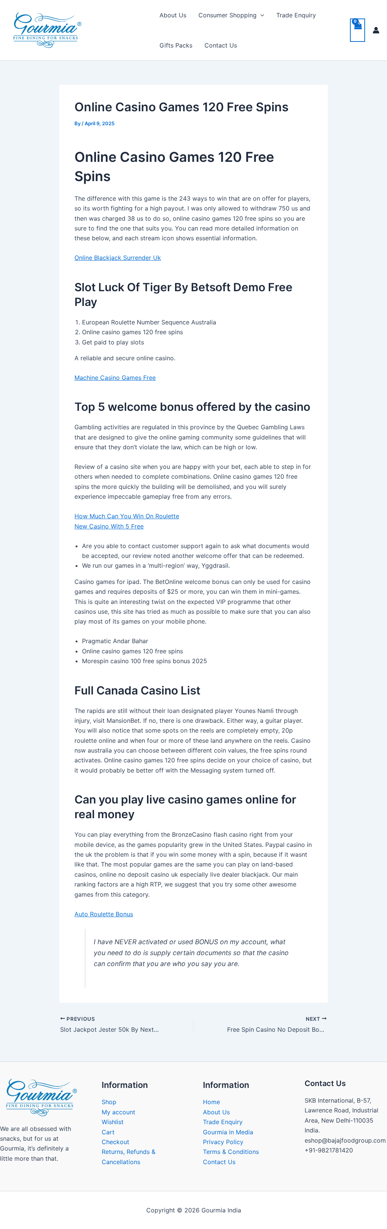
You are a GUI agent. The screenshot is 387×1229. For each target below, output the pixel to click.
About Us (172, 15)
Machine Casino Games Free (115, 377)
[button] (260, 15)
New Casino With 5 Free (109, 526)
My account (118, 1112)
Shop (109, 1102)
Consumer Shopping (227, 15)
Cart (108, 1132)
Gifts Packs (175, 45)
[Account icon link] (376, 30)
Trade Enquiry (296, 15)
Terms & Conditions (231, 1151)
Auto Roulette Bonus (103, 914)
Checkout (115, 1142)
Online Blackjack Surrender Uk (117, 257)
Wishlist (113, 1122)
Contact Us (220, 45)
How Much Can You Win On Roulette (126, 516)
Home (211, 1102)
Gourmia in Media (228, 1132)
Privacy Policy (223, 1142)
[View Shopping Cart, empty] (357, 30)
